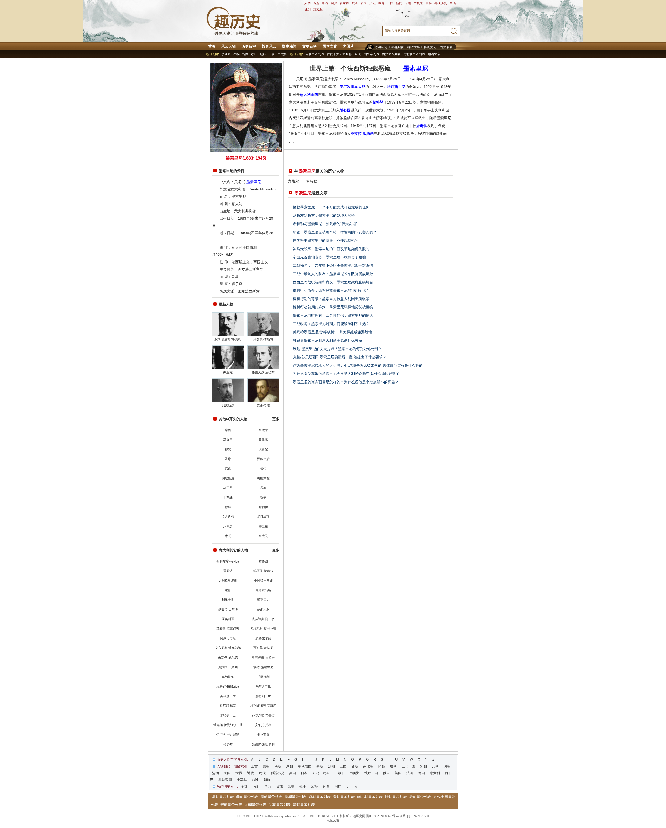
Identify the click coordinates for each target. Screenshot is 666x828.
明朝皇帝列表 (280, 804)
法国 (409, 773)
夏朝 (266, 766)
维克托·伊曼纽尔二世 (227, 725)
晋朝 (354, 766)
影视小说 (277, 773)
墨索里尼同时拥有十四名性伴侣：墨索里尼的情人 (333, 315)
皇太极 (282, 54)
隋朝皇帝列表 (396, 796)
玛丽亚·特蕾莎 (263, 571)
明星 (364, 3)
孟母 (228, 459)
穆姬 (228, 507)
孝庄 (254, 54)
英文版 (318, 9)
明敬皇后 (228, 478)
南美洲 (354, 773)
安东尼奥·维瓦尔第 (228, 648)
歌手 (302, 786)
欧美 (291, 786)
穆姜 (263, 497)
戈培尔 (293, 181)
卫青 (272, 54)
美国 (292, 773)
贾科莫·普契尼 (263, 648)
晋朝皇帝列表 (344, 796)
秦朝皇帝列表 (295, 796)
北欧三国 (371, 773)
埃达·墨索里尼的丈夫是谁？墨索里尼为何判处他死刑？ (337, 349)
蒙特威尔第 (263, 638)
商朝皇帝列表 (247, 796)
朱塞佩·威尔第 (228, 657)
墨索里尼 (253, 182)
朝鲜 (267, 780)
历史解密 (248, 46)
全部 (244, 786)
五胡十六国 (320, 773)
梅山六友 (263, 478)
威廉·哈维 (263, 405)
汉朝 (331, 766)
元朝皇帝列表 (314, 54)
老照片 (348, 46)
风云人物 (228, 46)
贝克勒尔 (228, 405)
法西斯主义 (396, 87)
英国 (398, 773)
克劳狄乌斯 (263, 590)
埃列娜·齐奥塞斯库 (263, 706)
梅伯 (263, 468)
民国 (227, 773)
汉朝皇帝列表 (320, 796)
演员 (314, 786)
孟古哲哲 (228, 517)
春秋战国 (304, 766)
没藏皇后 (263, 459)
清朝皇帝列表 (304, 804)
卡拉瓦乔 (263, 734)
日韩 (279, 786)
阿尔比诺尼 (228, 638)
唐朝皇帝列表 (420, 796)
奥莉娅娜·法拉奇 (263, 657)
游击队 (421, 126)
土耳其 (242, 780)
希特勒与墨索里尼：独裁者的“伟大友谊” (325, 224)
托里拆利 (263, 677)
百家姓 (344, 3)
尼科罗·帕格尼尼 (227, 686)
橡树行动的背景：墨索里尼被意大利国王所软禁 (331, 299)
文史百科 (309, 46)
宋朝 (423, 766)
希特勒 (378, 102)
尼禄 (228, 590)
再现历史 (440, 3)
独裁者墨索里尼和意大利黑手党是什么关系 (327, 340)
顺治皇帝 (434, 54)
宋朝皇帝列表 (231, 804)
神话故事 (413, 47)
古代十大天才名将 (339, 54)
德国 (421, 773)
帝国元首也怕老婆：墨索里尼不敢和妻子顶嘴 (329, 257)
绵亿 (228, 468)
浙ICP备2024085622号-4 (382, 816)
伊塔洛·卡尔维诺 (227, 734)
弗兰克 (228, 372)
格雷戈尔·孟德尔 (263, 372)
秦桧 (236, 54)
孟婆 (263, 488)
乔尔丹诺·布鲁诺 (263, 715)
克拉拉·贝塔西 (228, 667)
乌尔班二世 (263, 686)
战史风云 (269, 46)
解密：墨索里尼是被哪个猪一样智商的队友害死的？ (335, 232)
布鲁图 (263, 561)
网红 (338, 786)
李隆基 (226, 54)
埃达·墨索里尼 (263, 667)
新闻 (399, 3)
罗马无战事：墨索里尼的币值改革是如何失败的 (331, 249)
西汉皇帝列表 (391, 54)
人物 (307, 3)
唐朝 (393, 766)
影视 (325, 3)
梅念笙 (263, 526)
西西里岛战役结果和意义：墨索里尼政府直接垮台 (333, 282)
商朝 (277, 766)
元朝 (435, 766)
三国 (390, 3)
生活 (453, 3)
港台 (267, 786)
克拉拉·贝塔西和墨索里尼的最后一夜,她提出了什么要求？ (339, 357)
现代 (262, 773)
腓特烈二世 (263, 696)
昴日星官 (263, 517)
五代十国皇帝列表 (366, 54)
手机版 (418, 3)
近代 (250, 773)
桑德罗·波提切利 (263, 744)
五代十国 (408, 766)
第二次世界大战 (352, 87)
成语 (355, 3)
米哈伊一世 (228, 715)
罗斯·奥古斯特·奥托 (227, 339)
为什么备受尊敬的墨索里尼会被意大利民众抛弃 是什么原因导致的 (346, 374)
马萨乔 (228, 744)
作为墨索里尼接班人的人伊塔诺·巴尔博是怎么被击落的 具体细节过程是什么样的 (358, 365)
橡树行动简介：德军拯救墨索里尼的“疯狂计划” (330, 290)
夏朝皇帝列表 (223, 796)
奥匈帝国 (225, 780)
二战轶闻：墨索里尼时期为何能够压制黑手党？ (331, 324)
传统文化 (430, 47)
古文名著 (446, 47)
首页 (211, 46)
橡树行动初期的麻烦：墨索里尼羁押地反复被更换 (333, 307)
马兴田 (228, 440)
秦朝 (319, 766)
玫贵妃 (263, 449)
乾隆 (245, 54)
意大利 (435, 773)
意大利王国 (309, 94)
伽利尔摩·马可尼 (227, 561)
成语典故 (397, 47)
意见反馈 (333, 820)
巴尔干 (339, 773)
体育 (326, 786)
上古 (254, 766)
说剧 (307, 9)
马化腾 (263, 440)
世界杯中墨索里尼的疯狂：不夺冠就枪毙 (325, 240)
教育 (381, 3)
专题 (316, 3)
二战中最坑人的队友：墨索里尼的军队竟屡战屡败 (333, 274)
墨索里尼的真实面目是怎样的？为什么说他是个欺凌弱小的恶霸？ (346, 382)
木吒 (228, 536)
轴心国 (345, 110)
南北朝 (368, 766)
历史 (372, 3)
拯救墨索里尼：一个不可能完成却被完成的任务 (331, 207)
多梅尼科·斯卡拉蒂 (263, 628)
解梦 (334, 3)
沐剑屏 (228, 526)
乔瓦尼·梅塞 (228, 706)
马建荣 (263, 430)
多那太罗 (263, 609)
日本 (304, 773)
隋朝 (381, 766)
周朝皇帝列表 (271, 796)
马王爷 (228, 488)
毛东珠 (228, 497)
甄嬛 (263, 54)
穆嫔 (228, 449)
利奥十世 (228, 600)
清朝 (215, 773)
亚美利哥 (228, 619)
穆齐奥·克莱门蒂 (227, 628)
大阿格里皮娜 (228, 580)
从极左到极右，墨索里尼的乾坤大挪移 (324, 215)
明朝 (447, 766)
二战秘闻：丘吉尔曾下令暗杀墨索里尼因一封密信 (333, 265)
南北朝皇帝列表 (414, 54)
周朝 (289, 766)
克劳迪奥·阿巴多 (263, 619)
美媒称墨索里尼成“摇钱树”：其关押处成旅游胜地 (332, 332)
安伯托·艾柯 (263, 725)
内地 (256, 786)
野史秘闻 (289, 46)
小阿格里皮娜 (263, 580)
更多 (275, 419)
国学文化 (330, 46)
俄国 (386, 773)
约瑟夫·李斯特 (263, 339)
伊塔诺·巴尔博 (228, 609)
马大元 (263, 536)
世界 (238, 773)
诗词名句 (381, 47)
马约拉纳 (228, 677)
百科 (429, 3)
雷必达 (228, 571)
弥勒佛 (263, 507)
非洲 (255, 780)
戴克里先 (263, 600)
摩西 (228, 430)
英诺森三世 (228, 696)
